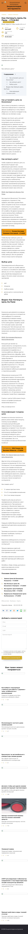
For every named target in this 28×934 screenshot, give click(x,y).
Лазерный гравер (8, 849)
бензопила (5, 601)
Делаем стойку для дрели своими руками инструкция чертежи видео (14, 787)
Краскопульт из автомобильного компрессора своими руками (13, 755)
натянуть (13, 601)
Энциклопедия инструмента (14, 7)
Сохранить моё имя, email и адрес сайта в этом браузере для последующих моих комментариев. (14, 653)
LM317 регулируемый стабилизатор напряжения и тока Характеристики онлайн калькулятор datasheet (14, 880)
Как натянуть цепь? (15, 82)
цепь (19, 601)
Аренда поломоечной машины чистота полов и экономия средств (12, 817)
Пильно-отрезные (8, 22)
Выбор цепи (13, 84)
